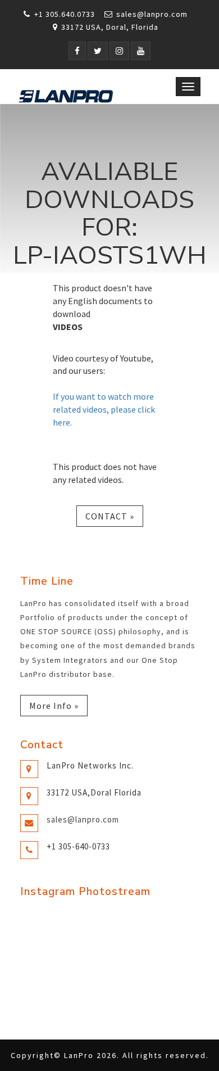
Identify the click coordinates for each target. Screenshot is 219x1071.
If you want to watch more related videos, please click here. (104, 409)
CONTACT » (109, 516)
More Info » (54, 705)
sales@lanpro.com (152, 14)
